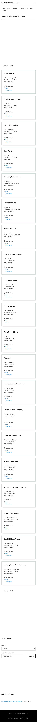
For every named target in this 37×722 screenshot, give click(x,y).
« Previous (5, 65)
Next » (12, 65)
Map (6, 88)
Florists (15, 8)
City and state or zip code (7, 653)
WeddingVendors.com (10, 3)
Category (3, 645)
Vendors (9, 8)
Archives (10, 718)
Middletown (30, 8)
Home (3, 8)
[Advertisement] (18, 41)
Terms (21, 718)
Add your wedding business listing (11, 701)
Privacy (16, 718)
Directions (9, 90)
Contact (27, 718)
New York (22, 8)
